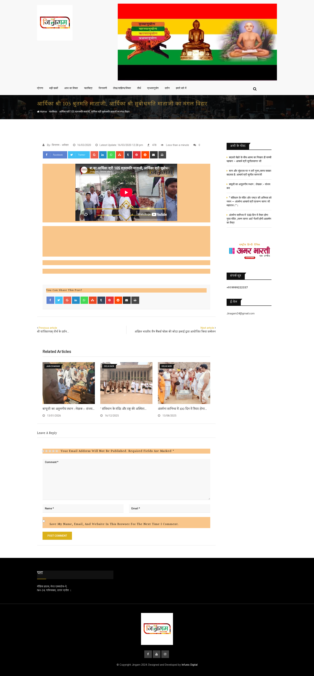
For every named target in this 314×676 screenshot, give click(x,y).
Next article (207, 327)
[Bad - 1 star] (43, 451)
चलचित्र (88, 88)
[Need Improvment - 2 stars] (46, 451)
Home (43, 111)
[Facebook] (50, 300)
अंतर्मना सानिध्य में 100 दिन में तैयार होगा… (182, 409)
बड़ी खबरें (53, 88)
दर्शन (167, 88)
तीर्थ (139, 88)
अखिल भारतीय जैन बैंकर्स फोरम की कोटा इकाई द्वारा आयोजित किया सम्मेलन (175, 332)
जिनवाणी (103, 88)
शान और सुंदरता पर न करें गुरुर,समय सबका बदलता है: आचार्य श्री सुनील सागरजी (249, 172)
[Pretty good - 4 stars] (53, 451)
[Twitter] (59, 300)
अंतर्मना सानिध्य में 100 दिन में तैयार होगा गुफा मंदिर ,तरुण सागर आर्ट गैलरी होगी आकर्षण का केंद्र (249, 218)
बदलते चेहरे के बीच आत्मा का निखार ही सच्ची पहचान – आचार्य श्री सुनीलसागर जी (249, 159)
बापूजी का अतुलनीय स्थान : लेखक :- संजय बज (248, 186)
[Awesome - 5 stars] (57, 451)
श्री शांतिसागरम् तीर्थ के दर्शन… (53, 332)
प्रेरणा (40, 88)
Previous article (48, 327)
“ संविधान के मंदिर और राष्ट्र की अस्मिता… (123, 409)
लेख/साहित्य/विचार (122, 88)
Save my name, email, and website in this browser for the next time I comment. (114, 524)
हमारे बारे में (181, 88)
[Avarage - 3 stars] (50, 451)
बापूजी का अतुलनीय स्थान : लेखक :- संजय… (68, 409)
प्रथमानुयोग (153, 88)
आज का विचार (71, 88)
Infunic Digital (190, 664)
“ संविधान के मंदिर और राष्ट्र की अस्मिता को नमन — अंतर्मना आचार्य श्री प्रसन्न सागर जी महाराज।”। (249, 201)
